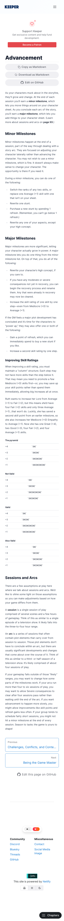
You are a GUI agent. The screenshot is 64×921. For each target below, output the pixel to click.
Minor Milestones (20, 133)
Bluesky (14, 849)
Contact (39, 844)
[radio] (24, 888)
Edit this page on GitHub (39, 774)
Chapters (53, 915)
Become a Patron (32, 44)
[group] (32, 888)
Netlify (47, 881)
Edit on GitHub (34, 82)
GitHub (14, 859)
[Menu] (54, 7)
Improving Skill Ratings (21, 360)
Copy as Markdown (34, 66)
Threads (15, 854)
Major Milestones (20, 238)
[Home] (12, 6)
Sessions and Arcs (21, 578)
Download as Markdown (34, 74)
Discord (15, 844)
